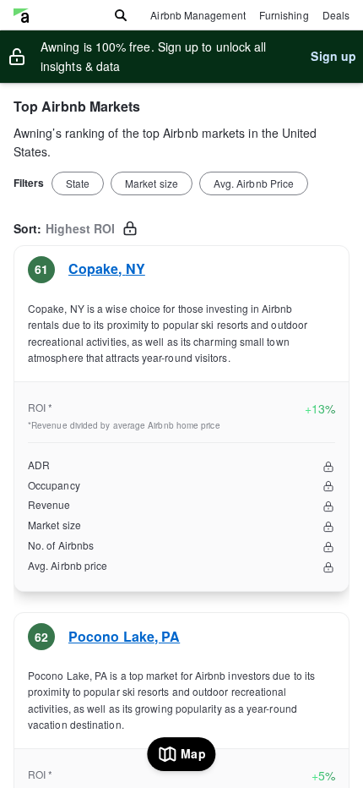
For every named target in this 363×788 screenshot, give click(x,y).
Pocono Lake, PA (124, 636)
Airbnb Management (197, 15)
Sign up (333, 55)
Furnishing (284, 15)
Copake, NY (106, 268)
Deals (335, 15)
